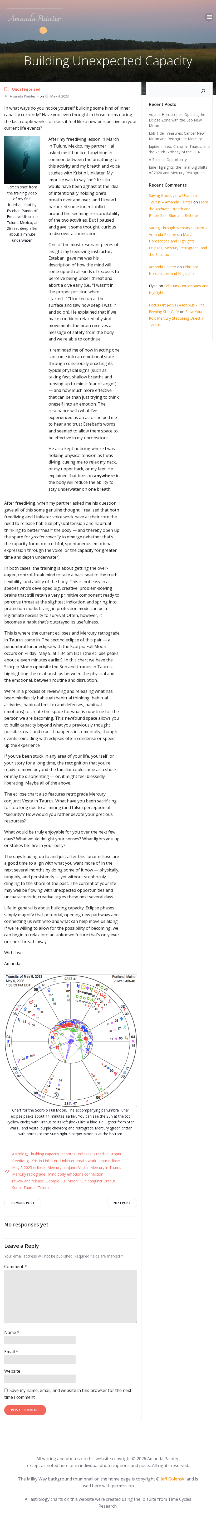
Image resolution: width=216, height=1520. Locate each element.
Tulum (43, 1187)
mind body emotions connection (75, 1174)
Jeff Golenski (173, 1479)
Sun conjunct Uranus (98, 1180)
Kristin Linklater (44, 1160)
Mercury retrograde (28, 1174)
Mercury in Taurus (105, 1167)
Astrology (20, 1153)
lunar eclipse (109, 1160)
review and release (28, 1180)
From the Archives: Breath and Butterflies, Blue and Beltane (178, 208)
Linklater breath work (78, 1160)
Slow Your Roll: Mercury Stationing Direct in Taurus (176, 318)
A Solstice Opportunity (168, 159)
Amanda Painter (23, 96)
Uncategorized (26, 89)
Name (11, 1332)
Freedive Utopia (107, 1153)
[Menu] (208, 17)
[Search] (203, 91)
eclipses (84, 1153)
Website (12, 1371)
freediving (20, 1160)
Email (11, 1352)
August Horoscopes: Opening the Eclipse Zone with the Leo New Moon (177, 120)
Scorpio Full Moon (62, 1180)
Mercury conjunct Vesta (67, 1167)
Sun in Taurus (23, 1187)
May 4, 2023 (59, 96)
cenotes (68, 1153)
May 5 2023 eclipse (28, 1167)
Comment (15, 1266)
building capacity (45, 1153)
